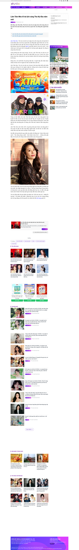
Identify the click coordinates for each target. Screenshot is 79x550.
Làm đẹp (38, 7)
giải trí (27, 46)
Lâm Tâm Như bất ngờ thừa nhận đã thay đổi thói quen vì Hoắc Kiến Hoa (42, 275)
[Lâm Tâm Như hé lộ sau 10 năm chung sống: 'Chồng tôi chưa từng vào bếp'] (16, 268)
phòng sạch (53, 18)
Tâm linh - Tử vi (28, 313)
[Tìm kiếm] (66, 9)
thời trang (38, 198)
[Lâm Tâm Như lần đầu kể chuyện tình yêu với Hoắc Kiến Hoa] (29, 268)
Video (66, 7)
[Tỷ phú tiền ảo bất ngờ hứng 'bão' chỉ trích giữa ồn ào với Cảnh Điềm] (42, 498)
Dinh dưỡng (52, 7)
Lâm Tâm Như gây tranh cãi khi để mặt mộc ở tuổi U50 (24, 35)
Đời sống (24, 7)
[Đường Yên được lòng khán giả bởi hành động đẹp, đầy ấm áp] (17, 409)
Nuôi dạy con (59, 7)
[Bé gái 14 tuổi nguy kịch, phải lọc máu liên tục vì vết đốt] (17, 421)
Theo (40, 232)
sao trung (14, 243)
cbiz (33, 241)
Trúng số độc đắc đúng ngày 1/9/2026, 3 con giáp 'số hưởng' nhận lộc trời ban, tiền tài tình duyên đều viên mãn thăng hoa (36, 335)
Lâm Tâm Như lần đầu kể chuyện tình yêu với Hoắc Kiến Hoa (28, 275)
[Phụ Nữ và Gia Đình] (16, 3)
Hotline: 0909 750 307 (27, 0)
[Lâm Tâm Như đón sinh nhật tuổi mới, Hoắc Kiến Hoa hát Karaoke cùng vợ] (15, 226)
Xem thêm (45, 229)
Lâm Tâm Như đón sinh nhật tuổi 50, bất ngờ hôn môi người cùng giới (27, 34)
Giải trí (30, 7)
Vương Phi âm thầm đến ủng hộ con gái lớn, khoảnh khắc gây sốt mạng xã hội (42, 490)
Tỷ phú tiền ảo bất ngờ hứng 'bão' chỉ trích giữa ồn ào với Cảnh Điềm (42, 505)
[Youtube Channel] (64, 0)
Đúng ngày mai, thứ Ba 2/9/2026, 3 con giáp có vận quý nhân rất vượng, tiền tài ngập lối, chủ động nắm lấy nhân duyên (36, 347)
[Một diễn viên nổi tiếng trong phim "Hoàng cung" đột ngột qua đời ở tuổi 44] (63, 83)
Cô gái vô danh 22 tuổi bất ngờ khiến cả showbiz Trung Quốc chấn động (16, 505)
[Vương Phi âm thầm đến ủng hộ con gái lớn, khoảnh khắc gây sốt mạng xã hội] (42, 482)
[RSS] (65, 0)
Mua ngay (17, 300)
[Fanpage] (60, 0)
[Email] (67, 0)
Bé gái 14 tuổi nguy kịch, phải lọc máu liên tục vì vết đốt (36, 417)
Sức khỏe (45, 7)
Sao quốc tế (13, 22)
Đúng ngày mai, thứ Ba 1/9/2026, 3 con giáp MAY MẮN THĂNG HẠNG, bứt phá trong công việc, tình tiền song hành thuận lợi (42, 466)
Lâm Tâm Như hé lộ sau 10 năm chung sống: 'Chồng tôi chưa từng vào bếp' (16, 275)
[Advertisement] (31, 209)
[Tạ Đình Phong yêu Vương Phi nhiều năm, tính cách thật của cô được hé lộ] (29, 498)
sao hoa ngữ (27, 241)
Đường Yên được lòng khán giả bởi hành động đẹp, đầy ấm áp (36, 405)
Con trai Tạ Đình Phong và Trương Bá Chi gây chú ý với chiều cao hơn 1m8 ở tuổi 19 (36, 358)
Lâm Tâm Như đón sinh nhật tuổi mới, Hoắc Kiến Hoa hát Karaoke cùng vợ (32, 223)
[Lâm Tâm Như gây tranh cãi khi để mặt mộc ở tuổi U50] (42, 253)
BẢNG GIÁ (52, 543)
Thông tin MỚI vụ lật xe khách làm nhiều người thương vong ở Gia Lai (29, 465)
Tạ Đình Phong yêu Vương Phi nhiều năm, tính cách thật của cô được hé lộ (29, 505)
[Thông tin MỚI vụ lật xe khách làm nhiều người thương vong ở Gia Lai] (29, 458)
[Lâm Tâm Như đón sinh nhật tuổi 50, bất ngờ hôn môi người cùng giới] (29, 253)
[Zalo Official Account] (62, 0)
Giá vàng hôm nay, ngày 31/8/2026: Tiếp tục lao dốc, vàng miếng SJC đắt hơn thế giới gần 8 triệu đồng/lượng (16, 465)
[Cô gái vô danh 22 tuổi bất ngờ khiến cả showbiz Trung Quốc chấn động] (16, 498)
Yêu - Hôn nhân (16, 7)
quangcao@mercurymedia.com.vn (59, 542)
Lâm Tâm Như (14, 41)
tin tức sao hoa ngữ (40, 241)
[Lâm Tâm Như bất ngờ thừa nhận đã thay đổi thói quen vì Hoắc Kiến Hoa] (42, 268)
